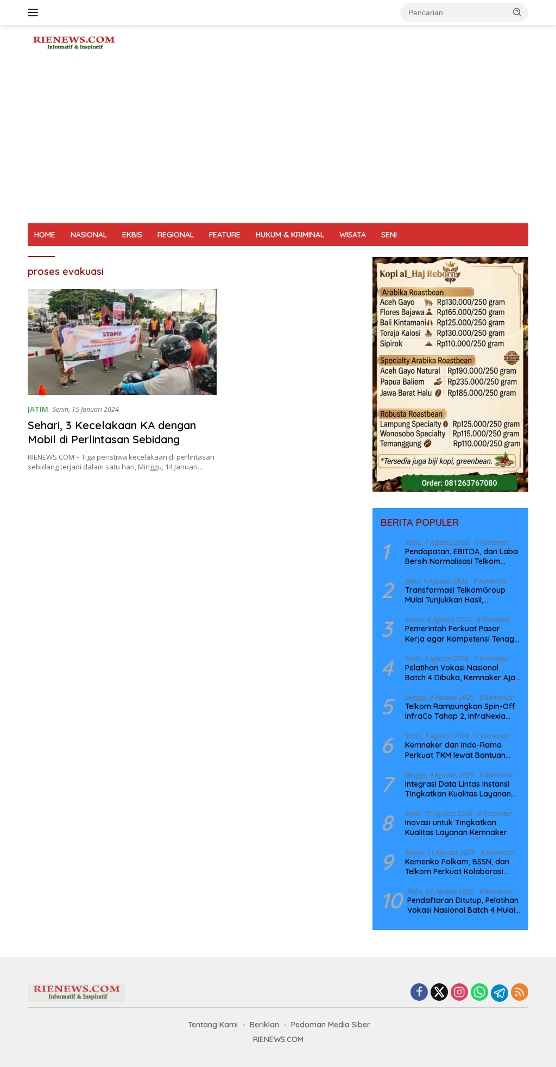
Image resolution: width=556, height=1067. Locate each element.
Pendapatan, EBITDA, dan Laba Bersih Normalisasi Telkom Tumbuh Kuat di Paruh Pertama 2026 (462, 556)
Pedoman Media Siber (330, 1025)
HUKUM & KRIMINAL (290, 235)
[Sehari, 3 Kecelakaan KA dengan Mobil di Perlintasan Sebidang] (122, 342)
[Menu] (35, 12)
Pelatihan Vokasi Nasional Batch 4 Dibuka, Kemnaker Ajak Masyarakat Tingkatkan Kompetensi (462, 672)
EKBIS (132, 235)
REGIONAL (175, 235)
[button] (517, 12)
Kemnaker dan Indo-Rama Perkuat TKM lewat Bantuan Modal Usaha (455, 750)
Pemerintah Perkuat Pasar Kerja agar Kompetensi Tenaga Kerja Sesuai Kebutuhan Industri (462, 633)
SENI (389, 235)
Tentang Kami (213, 1025)
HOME (44, 235)
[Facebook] (419, 992)
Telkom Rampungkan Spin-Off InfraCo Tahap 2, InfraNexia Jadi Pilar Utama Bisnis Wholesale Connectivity (460, 711)
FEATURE (225, 235)
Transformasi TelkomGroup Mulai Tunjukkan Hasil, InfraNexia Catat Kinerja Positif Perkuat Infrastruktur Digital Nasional (461, 595)
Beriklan (264, 1025)
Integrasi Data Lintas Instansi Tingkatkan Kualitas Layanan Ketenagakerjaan (458, 789)
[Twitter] (439, 992)
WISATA (352, 235)
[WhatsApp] (479, 992)
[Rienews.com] (74, 41)
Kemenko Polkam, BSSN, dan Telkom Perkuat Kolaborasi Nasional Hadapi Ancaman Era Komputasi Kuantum (460, 866)
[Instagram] (459, 992)
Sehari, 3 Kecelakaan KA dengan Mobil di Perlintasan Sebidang (112, 432)
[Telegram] (499, 993)
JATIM (38, 409)
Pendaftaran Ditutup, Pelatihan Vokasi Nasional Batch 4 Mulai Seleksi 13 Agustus (463, 905)
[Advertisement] (278, 142)
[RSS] (519, 992)
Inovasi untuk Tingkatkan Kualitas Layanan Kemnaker (456, 827)
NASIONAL (89, 235)
